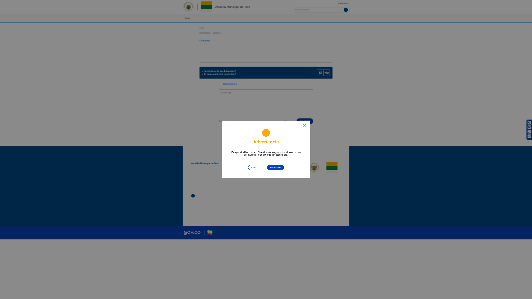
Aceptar (254, 167)
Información (275, 167)
